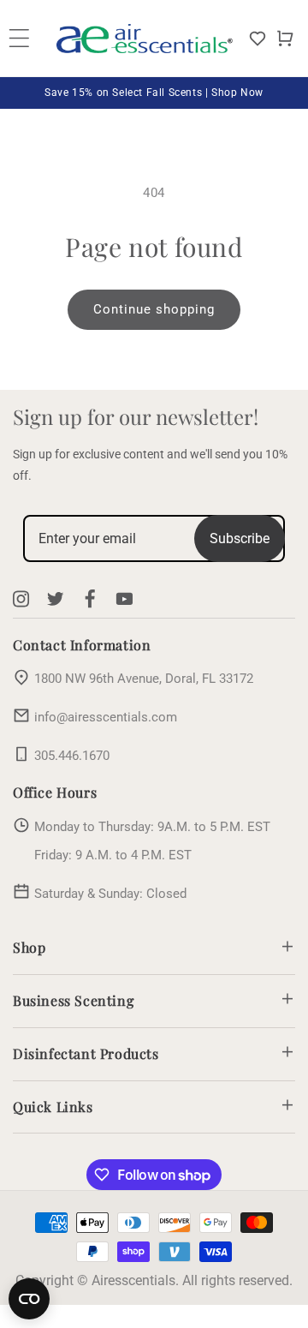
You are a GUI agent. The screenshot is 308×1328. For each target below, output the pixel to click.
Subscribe (240, 538)
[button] (285, 38)
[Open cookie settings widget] (29, 1298)
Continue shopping (154, 309)
